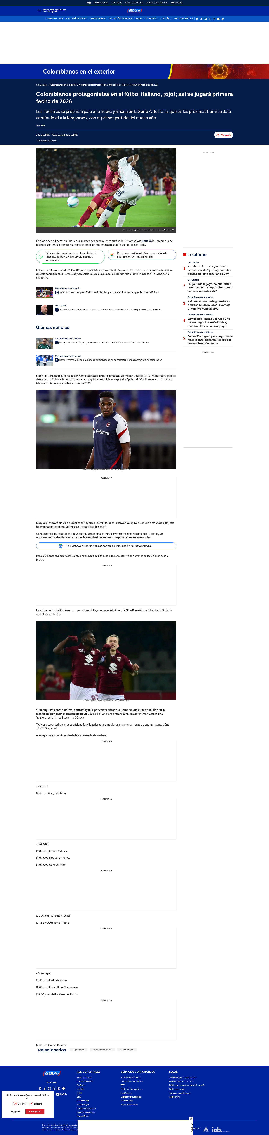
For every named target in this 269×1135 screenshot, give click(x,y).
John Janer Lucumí (102, 1049)
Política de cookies (177, 1089)
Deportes (22, 1103)
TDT (123, 1085)
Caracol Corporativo (86, 1112)
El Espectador (83, 1101)
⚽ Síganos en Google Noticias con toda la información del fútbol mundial (108, 545)
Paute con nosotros (129, 1105)
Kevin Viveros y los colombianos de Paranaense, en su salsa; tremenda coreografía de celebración (110, 359)
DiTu (79, 1097)
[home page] (89, 3)
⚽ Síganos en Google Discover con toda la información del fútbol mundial (142, 254)
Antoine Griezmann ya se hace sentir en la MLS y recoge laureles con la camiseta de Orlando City (209, 270)
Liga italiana (78, 1049)
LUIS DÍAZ (165, 19)
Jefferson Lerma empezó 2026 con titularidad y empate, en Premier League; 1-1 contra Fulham (109, 292)
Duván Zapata (126, 1049)
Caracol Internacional (86, 1108)
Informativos (176, 3)
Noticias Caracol (84, 1078)
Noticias (38, 1103)
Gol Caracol (116, 3)
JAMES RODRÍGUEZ (183, 19)
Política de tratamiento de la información (187, 1085)
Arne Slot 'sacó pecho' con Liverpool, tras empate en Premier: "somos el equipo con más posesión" (111, 309)
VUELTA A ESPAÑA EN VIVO (72, 19)
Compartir (226, 135)
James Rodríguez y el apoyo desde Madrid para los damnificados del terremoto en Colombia (210, 339)
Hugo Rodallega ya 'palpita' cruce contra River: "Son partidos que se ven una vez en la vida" (210, 287)
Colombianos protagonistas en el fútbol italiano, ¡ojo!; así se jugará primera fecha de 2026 (118, 85)
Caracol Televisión (85, 1081)
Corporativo (174, 1097)
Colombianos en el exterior (63, 85)
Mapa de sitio (127, 1101)
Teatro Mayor (83, 1105)
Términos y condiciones (179, 1093)
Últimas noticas (101, 3)
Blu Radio (81, 1085)
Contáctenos (126, 1093)
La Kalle (80, 1089)
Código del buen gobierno (132, 1089)
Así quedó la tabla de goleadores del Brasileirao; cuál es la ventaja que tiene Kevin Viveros (209, 305)
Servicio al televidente (130, 1078)
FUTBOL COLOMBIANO (146, 19)
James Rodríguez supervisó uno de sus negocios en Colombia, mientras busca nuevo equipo (209, 322)
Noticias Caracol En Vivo (157, 3)
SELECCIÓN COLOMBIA (120, 19)
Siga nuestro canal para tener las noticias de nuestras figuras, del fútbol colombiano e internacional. (71, 256)
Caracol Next (83, 1116)
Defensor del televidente (132, 1081)
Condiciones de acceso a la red (182, 1078)
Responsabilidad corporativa (181, 1081)
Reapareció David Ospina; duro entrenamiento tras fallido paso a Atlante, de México (104, 342)
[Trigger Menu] (39, 10)
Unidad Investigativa (134, 3)
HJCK (79, 1093)
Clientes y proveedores (131, 1097)
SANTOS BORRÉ (98, 19)
